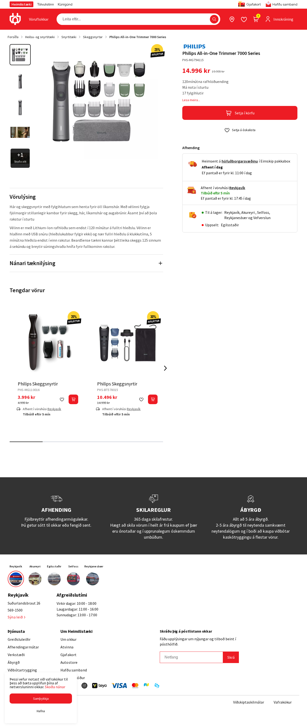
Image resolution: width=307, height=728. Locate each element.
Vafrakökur (283, 702)
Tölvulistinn (45, 4)
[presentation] (39, 19)
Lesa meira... (191, 100)
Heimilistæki (21, 4)
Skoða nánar (55, 686)
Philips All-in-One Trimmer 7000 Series (137, 37)
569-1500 (15, 610)
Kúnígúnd (65, 4)
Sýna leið (15, 617)
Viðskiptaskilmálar (248, 702)
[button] (214, 19)
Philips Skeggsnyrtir (38, 384)
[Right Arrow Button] (165, 368)
